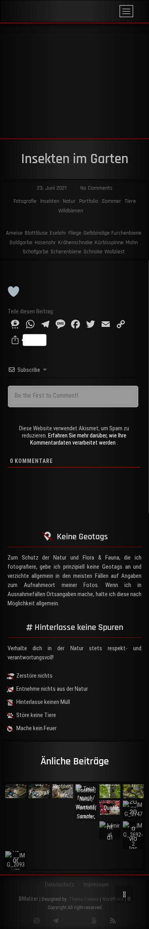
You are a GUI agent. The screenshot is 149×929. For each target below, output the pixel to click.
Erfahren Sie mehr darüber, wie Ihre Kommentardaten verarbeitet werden (78, 439)
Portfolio (88, 201)
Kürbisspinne (109, 242)
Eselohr (58, 233)
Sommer (111, 201)
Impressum (96, 884)
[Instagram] (36, 921)
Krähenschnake (75, 242)
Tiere (130, 201)
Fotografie (25, 201)
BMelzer (28, 899)
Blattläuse (36, 233)
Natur (69, 201)
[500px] (94, 921)
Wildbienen (70, 210)
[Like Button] (13, 291)
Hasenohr (45, 242)
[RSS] (113, 921)
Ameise (14, 233)
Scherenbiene (65, 251)
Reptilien (62, 786)
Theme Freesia (84, 899)
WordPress (113, 899)
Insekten (49, 201)
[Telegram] (55, 921)
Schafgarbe (35, 251)
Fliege (74, 233)
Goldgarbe (21, 242)
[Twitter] (74, 921)
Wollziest (114, 251)
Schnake (93, 251)
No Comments (95, 188)
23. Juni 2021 (51, 188)
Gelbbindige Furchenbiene (112, 233)
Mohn (132, 242)
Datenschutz (59, 884)
